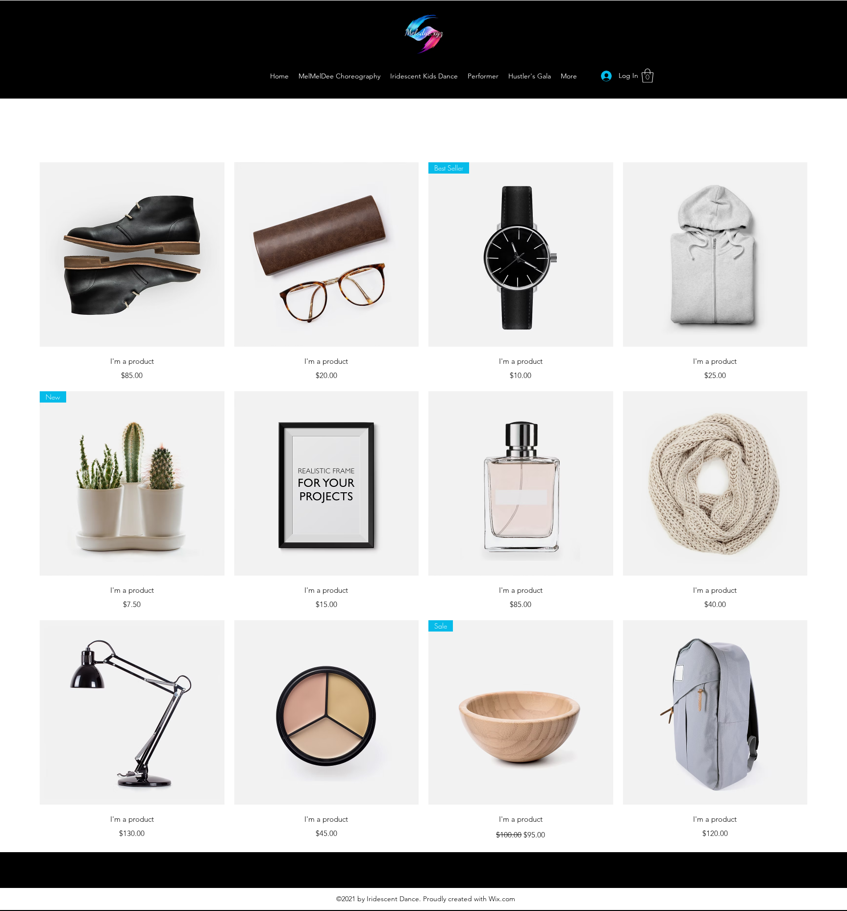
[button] (647, 76)
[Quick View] (132, 254)
